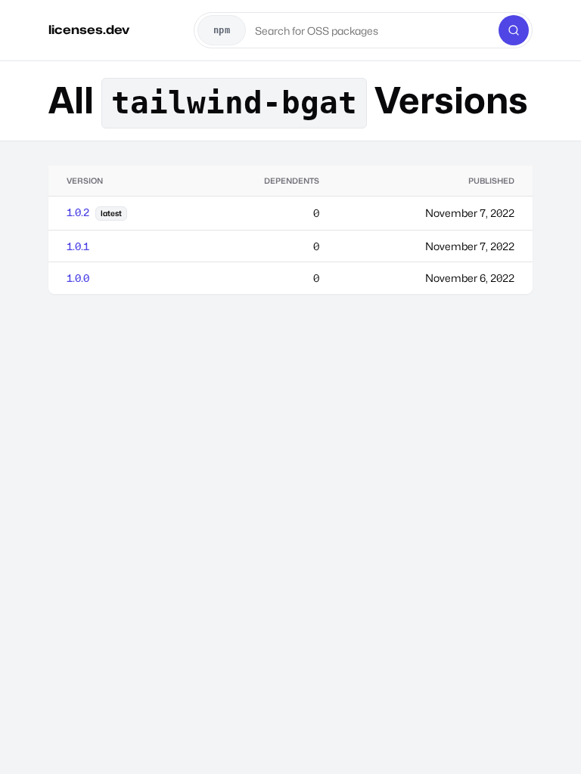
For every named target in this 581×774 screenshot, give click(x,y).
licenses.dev (88, 30)
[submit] (514, 30)
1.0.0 (78, 277)
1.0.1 (78, 246)
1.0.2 (78, 212)
